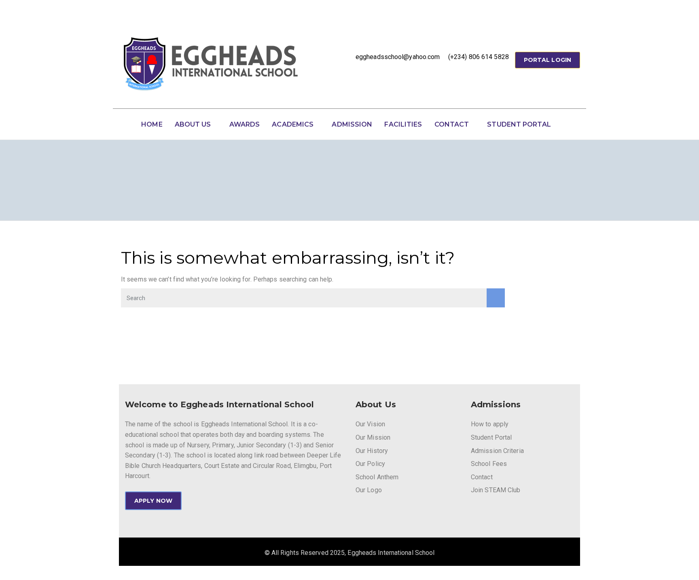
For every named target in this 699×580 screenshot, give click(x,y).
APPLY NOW (153, 500)
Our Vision (370, 424)
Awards (244, 124)
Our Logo (369, 490)
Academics (292, 124)
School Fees (489, 464)
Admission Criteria (497, 451)
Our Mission (373, 437)
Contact (451, 124)
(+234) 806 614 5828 (478, 57)
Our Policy (370, 464)
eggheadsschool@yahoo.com (398, 57)
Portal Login (547, 60)
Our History (372, 451)
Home (151, 124)
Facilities (403, 124)
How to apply (489, 424)
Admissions (496, 404)
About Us (193, 124)
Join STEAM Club (496, 490)
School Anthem (377, 477)
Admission (352, 124)
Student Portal (519, 124)
